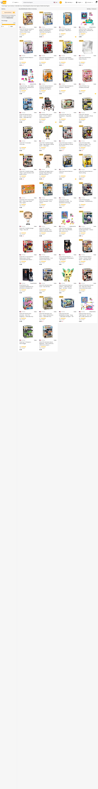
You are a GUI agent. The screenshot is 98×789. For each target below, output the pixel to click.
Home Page (4, 6)
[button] (69, 2)
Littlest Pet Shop (92, 27)
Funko (35, 27)
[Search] (60, 2)
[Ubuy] (3, 2)
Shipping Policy (10, 17)
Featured (94, 9)
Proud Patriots (33, 283)
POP (55, 169)
